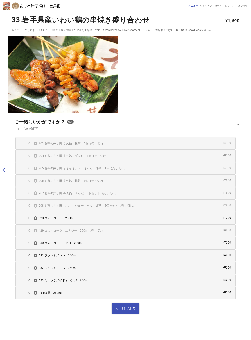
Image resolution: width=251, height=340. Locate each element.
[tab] (193, 5)
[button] (125, 124)
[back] (5, 170)
